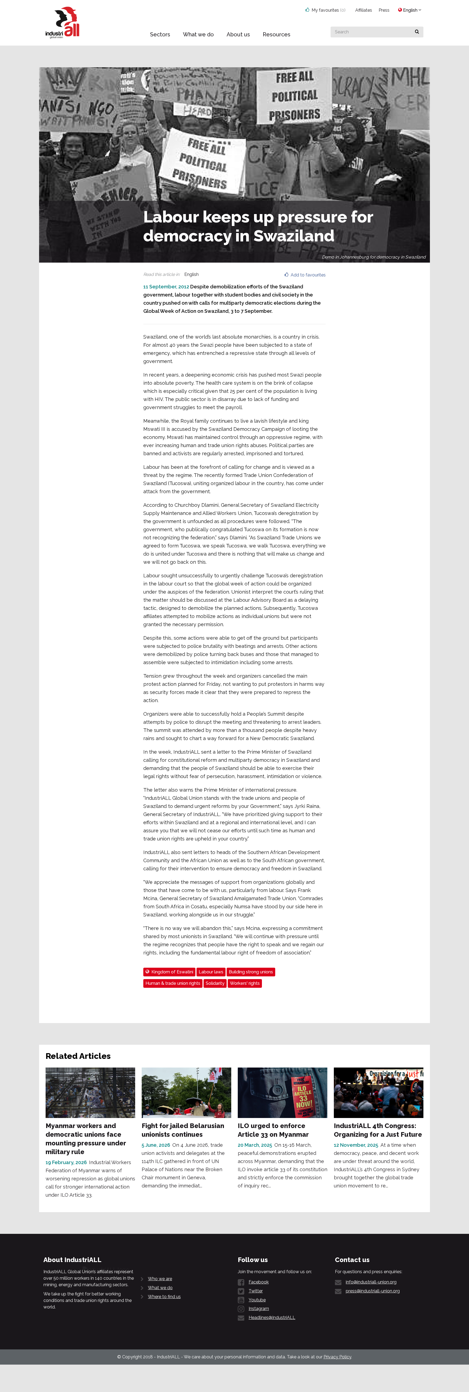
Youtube (257, 1299)
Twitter (256, 1291)
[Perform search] (417, 32)
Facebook (259, 1282)
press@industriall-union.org (373, 1291)
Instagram (259, 1308)
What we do (160, 1287)
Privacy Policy (337, 1356)
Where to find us (164, 1296)
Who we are (160, 1278)
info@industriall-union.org (371, 1282)
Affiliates (363, 10)
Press (384, 10)
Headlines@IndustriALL (272, 1317)
